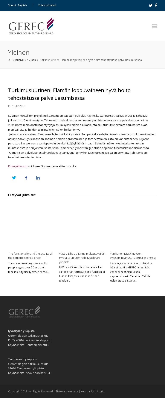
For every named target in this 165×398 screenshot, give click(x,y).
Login (100, 391)
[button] (14, 178)
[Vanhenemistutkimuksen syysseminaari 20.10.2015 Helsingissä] (133, 225)
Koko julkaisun (18, 166)
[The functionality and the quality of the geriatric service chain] (31, 225)
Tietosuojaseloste (67, 391)
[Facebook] (156, 5)
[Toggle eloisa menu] (154, 26)
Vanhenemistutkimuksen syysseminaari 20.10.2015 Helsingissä (133, 256)
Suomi (12, 5)
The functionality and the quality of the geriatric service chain (30, 256)
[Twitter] (151, 5)
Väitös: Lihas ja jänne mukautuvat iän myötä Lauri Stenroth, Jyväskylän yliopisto (82, 258)
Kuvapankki (88, 391)
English (22, 5)
